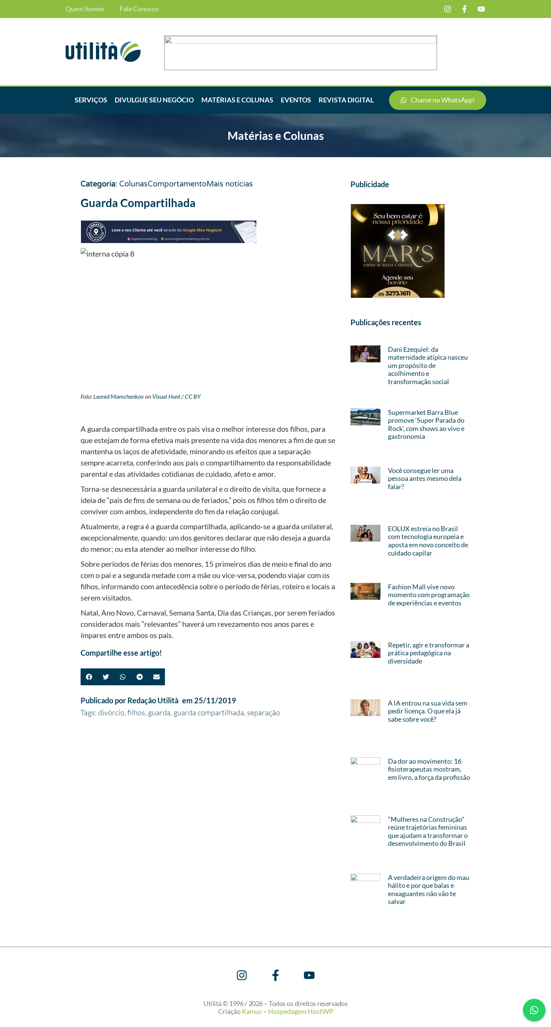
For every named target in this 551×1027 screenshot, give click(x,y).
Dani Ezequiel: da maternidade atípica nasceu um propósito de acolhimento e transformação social (428, 365)
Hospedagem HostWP (300, 1011)
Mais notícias (230, 184)
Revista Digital (346, 100)
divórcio (111, 712)
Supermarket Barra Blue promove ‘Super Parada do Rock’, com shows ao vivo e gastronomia (426, 424)
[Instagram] (447, 9)
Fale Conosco (139, 9)
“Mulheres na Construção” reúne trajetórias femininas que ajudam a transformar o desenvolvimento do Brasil (428, 831)
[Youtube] (481, 9)
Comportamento (177, 184)
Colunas (133, 184)
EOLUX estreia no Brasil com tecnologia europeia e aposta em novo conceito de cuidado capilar (428, 540)
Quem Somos (85, 9)
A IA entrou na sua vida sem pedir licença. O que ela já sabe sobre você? (427, 711)
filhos (136, 712)
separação (263, 712)
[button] (89, 676)
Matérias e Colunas (237, 100)
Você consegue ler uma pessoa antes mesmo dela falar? (424, 478)
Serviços (91, 100)
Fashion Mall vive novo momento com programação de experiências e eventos (429, 595)
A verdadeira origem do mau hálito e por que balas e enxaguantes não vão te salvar (428, 889)
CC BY (193, 396)
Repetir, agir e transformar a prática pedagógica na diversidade (428, 653)
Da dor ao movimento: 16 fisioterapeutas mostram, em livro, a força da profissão (429, 769)
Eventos (296, 100)
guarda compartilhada (209, 712)
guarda (159, 712)
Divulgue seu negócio (154, 100)
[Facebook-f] (464, 9)
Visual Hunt (166, 396)
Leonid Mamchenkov (118, 396)
